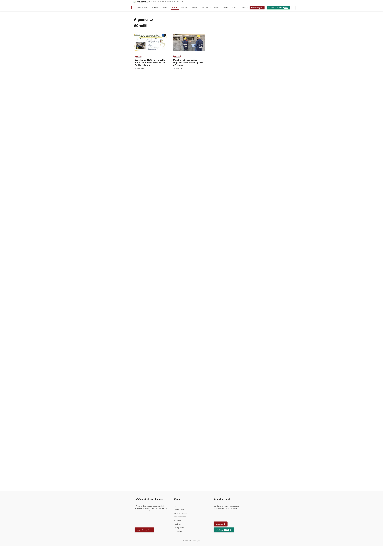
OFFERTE (175, 7)
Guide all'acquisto (180, 513)
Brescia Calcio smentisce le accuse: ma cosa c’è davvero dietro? (192, 314)
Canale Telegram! (257, 8)
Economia (205, 8)
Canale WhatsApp (279, 8)
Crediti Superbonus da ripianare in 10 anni (194, 393)
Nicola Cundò (178, 318)
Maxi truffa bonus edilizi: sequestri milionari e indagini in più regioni (188, 62)
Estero (234, 8)
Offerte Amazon (179, 510)
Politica (194, 8)
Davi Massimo (181, 396)
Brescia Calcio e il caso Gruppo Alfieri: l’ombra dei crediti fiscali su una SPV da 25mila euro (193, 340)
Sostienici (155, 8)
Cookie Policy (179, 531)
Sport (225, 8)
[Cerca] (294, 8)
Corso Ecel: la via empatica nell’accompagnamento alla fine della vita (191, 185)
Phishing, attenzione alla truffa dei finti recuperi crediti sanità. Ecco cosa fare (194, 237)
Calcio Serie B (142, 156)
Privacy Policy (179, 528)
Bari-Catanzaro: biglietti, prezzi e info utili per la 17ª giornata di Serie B (147, 162)
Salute (216, 8)
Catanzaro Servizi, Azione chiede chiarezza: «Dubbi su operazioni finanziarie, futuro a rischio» (192, 264)
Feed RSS (165, 8)
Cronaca (184, 8)
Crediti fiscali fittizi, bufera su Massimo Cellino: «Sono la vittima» (194, 288)
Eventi (243, 8)
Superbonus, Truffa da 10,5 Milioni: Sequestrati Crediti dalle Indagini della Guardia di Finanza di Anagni (194, 423)
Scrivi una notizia (142, 8)
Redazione (140, 68)
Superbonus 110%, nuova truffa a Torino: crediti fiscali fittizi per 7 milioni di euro (150, 62)
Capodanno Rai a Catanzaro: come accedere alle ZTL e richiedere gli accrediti (147, 147)
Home (176, 506)
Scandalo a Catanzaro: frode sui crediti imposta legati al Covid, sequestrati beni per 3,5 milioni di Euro (194, 366)
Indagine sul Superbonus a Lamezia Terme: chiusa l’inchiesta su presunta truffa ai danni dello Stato (192, 212)
